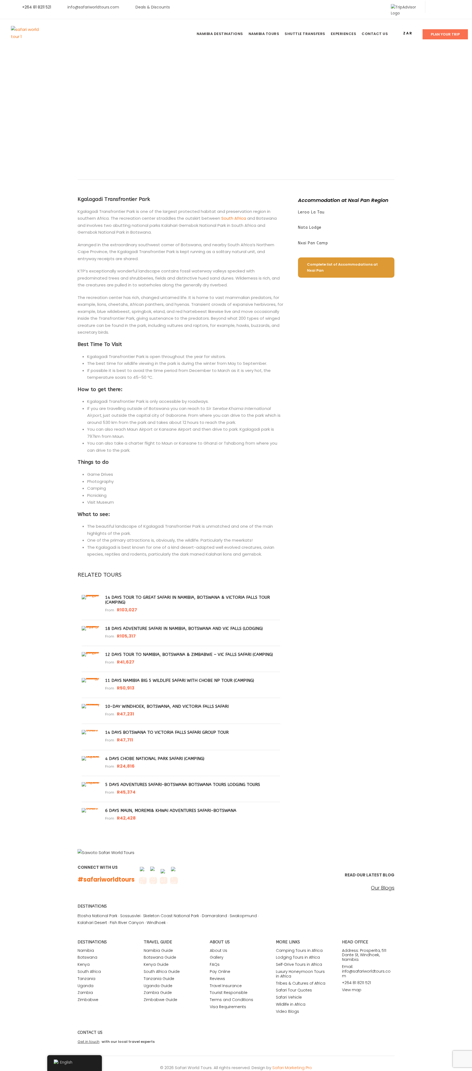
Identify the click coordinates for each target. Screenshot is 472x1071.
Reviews (217, 978)
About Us (218, 950)
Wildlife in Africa (290, 1004)
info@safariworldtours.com (93, 7)
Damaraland (214, 916)
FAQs (215, 964)
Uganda (85, 985)
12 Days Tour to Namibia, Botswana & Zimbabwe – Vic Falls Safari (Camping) (189, 654)
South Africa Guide (162, 971)
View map (351, 990)
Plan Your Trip (445, 34)
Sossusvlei (130, 916)
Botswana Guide (160, 957)
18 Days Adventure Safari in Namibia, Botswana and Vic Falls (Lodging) (184, 628)
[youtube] (452, 7)
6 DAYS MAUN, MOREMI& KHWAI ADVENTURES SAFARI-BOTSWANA (170, 810)
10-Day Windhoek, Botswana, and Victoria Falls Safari (167, 706)
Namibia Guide (158, 950)
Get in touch (88, 1041)
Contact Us (375, 33)
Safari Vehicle (289, 997)
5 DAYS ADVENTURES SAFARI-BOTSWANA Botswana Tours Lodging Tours (182, 784)
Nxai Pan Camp (313, 243)
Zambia (85, 992)
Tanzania (86, 978)
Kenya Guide (156, 964)
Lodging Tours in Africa (298, 957)
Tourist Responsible (228, 992)
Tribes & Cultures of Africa (300, 983)
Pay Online (220, 971)
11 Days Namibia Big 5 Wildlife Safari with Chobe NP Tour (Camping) (179, 680)
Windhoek (156, 922)
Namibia (86, 950)
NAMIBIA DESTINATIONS (220, 33)
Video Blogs (287, 1011)
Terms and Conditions (231, 999)
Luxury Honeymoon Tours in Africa (300, 974)
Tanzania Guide (159, 978)
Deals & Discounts (152, 7)
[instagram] (460, 7)
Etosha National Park (97, 916)
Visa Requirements (228, 1007)
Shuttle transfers (305, 33)
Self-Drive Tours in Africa (299, 964)
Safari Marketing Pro (292, 1067)
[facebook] (434, 7)
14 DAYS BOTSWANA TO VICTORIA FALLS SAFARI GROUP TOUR (167, 732)
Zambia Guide (158, 992)
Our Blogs (382, 888)
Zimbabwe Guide (160, 999)
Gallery (216, 957)
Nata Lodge (309, 227)
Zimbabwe (88, 999)
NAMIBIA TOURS (264, 33)
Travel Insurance (226, 985)
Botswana (87, 957)
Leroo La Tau (311, 212)
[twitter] (443, 7)
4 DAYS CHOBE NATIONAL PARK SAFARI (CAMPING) (154, 758)
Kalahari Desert (92, 922)
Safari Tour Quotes (294, 990)
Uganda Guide (158, 985)
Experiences (343, 33)
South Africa (233, 218)
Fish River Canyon (127, 922)
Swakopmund (243, 916)
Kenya (84, 964)
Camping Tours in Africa (299, 950)
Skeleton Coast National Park (171, 916)
